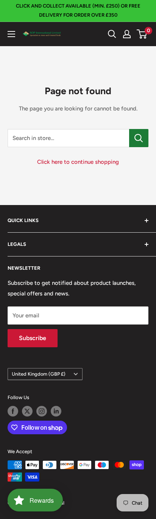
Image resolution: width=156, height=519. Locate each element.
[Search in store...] (138, 138)
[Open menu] (11, 34)
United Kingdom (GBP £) (39, 374)
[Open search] (112, 34)
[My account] (127, 34)
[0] (142, 34)
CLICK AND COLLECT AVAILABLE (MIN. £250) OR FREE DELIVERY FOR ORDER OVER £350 (78, 10)
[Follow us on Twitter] (27, 411)
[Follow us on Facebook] (13, 411)
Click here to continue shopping (78, 161)
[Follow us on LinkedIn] (56, 411)
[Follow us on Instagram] (41, 411)
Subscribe (32, 338)
